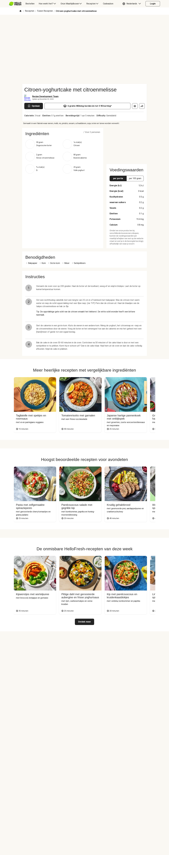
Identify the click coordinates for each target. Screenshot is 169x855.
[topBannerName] (84, 22)
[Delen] (142, 106)
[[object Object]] (135, 106)
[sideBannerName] (126, 144)
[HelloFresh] (15, 4)
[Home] (20, 11)
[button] (132, 3)
